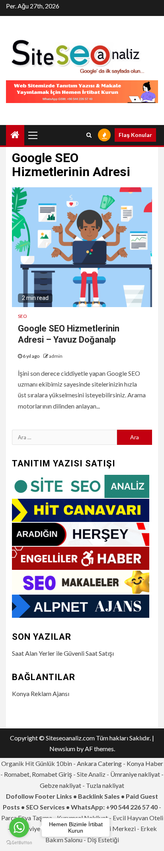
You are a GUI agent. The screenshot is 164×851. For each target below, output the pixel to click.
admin (55, 356)
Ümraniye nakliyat (135, 774)
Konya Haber (145, 763)
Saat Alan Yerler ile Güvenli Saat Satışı (63, 653)
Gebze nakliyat (60, 785)
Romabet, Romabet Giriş (38, 774)
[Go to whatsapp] (19, 827)
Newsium (62, 748)
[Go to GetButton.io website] (19, 842)
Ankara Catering (99, 763)
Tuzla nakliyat (105, 785)
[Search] (89, 135)
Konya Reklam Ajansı (40, 693)
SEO (22, 316)
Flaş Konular (135, 134)
